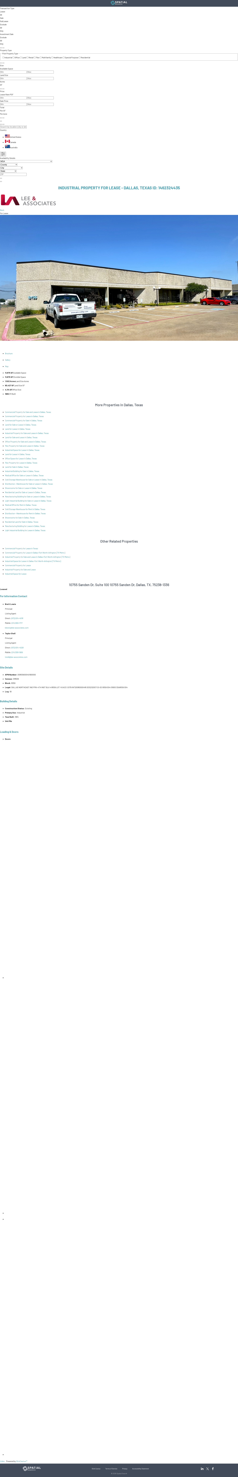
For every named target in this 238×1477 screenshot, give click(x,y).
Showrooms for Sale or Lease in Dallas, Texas (23, 488)
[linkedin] (202, 1468)
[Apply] (3, 47)
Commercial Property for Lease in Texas (21, 548)
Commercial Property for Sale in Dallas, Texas (23, 420)
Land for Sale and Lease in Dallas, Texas (21, 437)
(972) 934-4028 (17, 647)
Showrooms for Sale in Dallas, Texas (20, 517)
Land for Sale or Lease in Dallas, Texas (20, 424)
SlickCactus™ (21, 1461)
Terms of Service (111, 1469)
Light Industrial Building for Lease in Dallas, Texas (25, 530)
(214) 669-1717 (16, 623)
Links (2, 1461)
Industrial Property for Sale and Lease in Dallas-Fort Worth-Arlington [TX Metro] (37, 557)
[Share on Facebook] (121, 1213)
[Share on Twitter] (7, 1219)
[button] (119, 139)
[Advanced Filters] (3, 154)
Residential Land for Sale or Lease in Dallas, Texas (25, 492)
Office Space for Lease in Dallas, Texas (21, 458)
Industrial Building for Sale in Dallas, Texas (22, 471)
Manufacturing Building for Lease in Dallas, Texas (25, 526)
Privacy (124, 1469)
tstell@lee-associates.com (16, 657)
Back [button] (2, 210)
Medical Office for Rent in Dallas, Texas (21, 505)
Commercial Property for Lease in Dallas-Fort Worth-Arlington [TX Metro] (35, 552)
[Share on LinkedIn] (121, 977)
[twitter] (212, 1468)
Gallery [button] (7, 360)
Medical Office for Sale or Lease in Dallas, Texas (24, 475)
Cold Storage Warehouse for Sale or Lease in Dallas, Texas (28, 479)
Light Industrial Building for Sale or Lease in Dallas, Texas (28, 500)
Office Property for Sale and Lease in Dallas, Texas (25, 441)
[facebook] (207, 1468)
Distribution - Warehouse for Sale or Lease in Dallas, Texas (29, 484)
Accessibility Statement (140, 1469)
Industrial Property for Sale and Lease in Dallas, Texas (27, 433)
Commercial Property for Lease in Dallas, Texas (24, 416)
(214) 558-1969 (17, 652)
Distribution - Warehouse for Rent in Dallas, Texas (25, 513)
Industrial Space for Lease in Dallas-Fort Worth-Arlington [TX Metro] (33, 561)
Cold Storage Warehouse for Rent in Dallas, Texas (25, 509)
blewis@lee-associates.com (17, 627)
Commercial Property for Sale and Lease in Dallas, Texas (28, 412)
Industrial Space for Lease (15, 574)
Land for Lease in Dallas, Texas (17, 429)
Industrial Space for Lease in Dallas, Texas (22, 450)
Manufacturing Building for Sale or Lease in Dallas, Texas (28, 496)
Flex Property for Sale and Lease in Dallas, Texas (25, 446)
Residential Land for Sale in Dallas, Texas (21, 522)
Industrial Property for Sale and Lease (20, 569)
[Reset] (1, 47)
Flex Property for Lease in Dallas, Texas (21, 462)
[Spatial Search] (119, 4)
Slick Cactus (96, 1469)
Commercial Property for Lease (18, 565)
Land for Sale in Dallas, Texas (17, 467)
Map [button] (6, 366)
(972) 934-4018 (17, 618)
